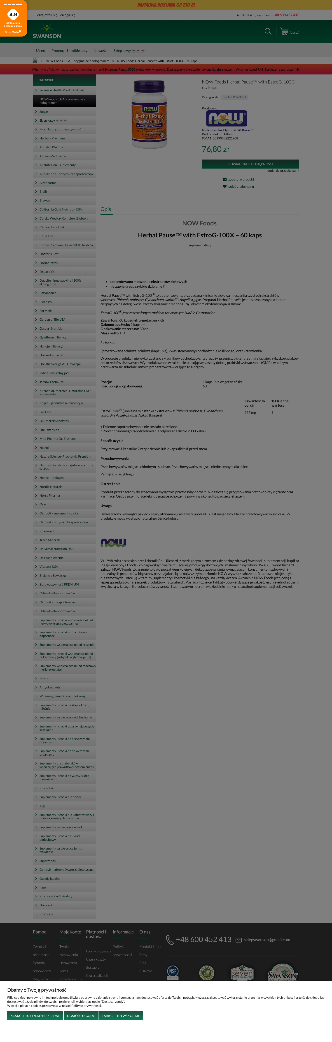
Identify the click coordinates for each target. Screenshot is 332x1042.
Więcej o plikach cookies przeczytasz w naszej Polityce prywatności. (54, 1005)
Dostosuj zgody (81, 1016)
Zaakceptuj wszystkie (121, 1016)
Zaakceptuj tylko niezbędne (35, 1016)
